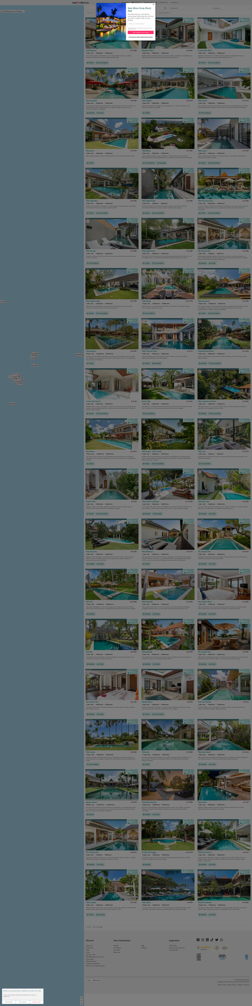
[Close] (153, 5)
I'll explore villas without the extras (141, 37)
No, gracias (22, 1002)
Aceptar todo (36, 1002)
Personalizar (9, 1002)
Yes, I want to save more (141, 32)
